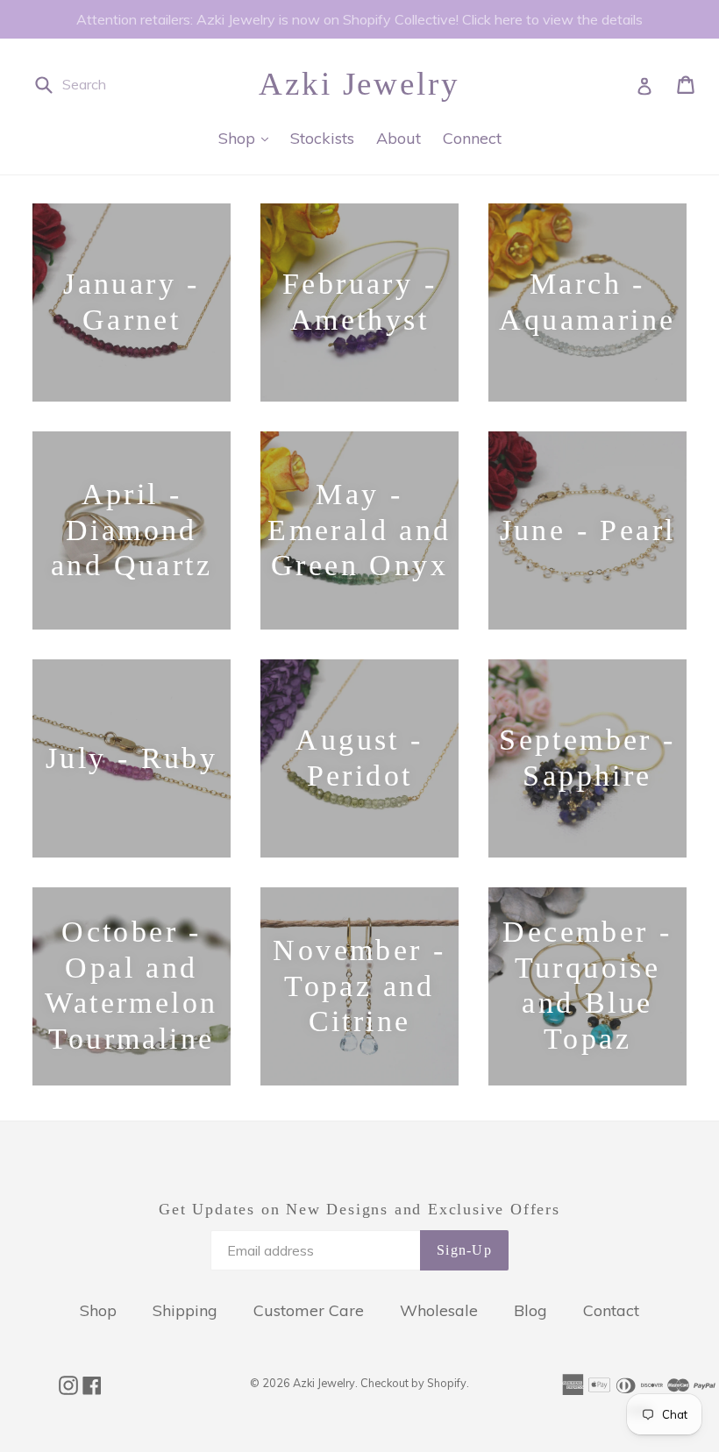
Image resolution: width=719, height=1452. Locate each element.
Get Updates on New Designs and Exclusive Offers (359, 1209)
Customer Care (308, 1310)
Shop (247, 137)
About (398, 138)
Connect (472, 138)
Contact (611, 1310)
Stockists (322, 138)
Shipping (185, 1310)
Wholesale (439, 1310)
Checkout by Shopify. (414, 1383)
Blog (530, 1310)
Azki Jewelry (359, 84)
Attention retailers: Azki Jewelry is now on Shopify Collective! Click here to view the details (359, 19)
